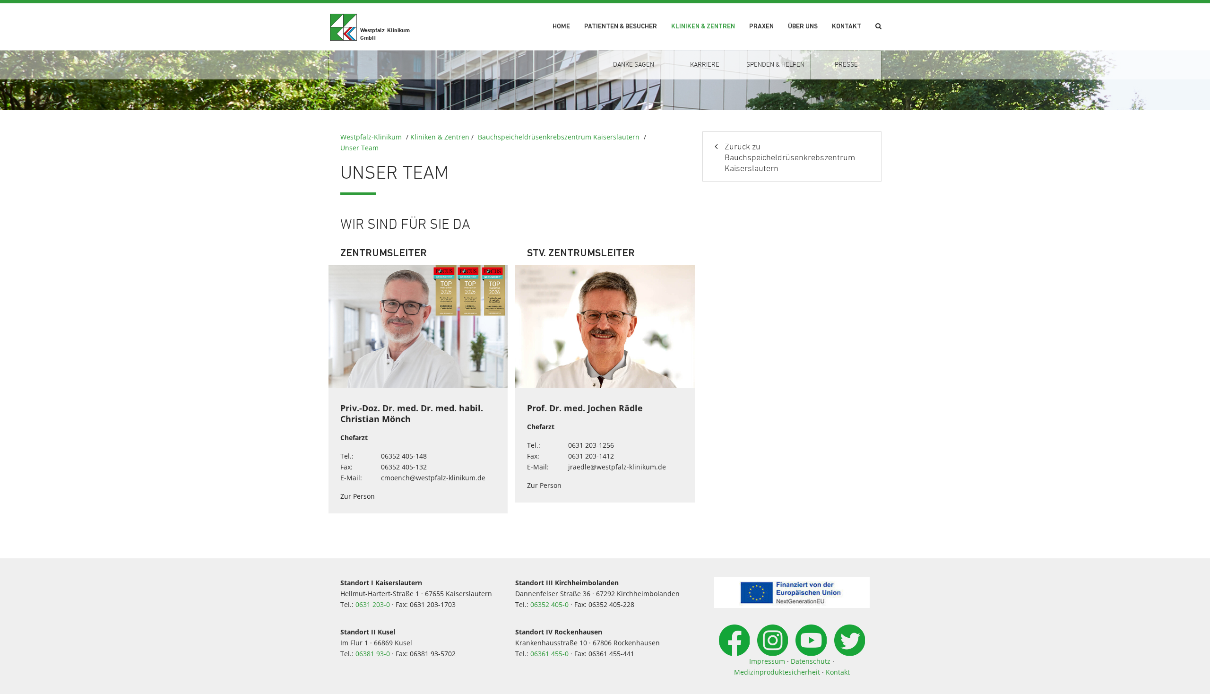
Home (561, 26)
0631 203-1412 (591, 455)
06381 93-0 (372, 653)
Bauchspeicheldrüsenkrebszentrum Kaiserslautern (559, 136)
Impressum (767, 661)
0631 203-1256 (591, 445)
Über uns (803, 26)
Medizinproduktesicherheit (777, 672)
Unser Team (359, 147)
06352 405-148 (404, 455)
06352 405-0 (549, 604)
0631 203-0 (372, 604)
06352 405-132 (404, 466)
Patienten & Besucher (620, 26)
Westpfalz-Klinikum (371, 136)
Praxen (761, 26)
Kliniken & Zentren (703, 26)
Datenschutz (810, 661)
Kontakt (846, 26)
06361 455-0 (549, 653)
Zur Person (357, 496)
